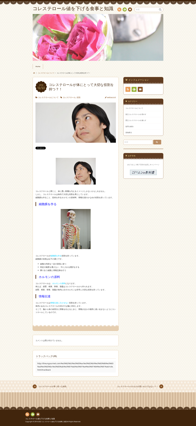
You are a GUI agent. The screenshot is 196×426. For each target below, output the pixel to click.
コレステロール (69, 97)
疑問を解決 (129, 126)
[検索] (157, 142)
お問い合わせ (130, 9)
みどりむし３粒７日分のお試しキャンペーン (143, 164)
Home (37, 66)
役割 (78, 97)
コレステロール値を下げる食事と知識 (40, 419)
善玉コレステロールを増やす (135, 114)
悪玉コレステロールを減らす (135, 120)
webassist (111, 97)
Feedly (125, 9)
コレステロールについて (48, 97)
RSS (119, 9)
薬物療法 (128, 132)
